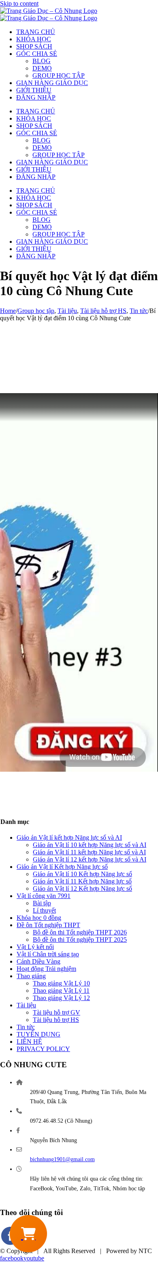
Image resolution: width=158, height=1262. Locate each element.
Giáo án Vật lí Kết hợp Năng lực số (62, 866)
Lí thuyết (44, 910)
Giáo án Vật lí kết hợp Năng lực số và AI (69, 837)
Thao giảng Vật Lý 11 (61, 990)
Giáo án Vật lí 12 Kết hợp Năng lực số (82, 888)
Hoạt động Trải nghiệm (46, 968)
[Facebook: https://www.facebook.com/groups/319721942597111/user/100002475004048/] (11, 1243)
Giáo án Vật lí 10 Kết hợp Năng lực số (82, 873)
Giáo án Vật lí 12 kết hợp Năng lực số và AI (89, 859)
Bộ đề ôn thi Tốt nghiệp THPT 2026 (80, 932)
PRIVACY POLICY (43, 1048)
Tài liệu (26, 1005)
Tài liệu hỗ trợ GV (56, 1012)
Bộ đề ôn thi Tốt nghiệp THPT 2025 (80, 939)
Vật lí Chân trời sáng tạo (48, 954)
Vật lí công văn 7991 (43, 895)
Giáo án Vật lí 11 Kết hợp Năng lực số (82, 881)
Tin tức (26, 1027)
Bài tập (42, 903)
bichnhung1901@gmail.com (62, 1159)
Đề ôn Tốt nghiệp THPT (48, 924)
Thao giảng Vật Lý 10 (61, 983)
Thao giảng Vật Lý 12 (61, 997)
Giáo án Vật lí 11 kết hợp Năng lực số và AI (89, 852)
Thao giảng (31, 976)
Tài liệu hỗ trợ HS (56, 1019)
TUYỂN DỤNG (38, 1034)
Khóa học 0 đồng (39, 917)
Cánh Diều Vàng (38, 961)
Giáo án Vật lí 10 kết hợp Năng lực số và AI (89, 844)
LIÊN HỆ (29, 1041)
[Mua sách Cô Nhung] (28, 1233)
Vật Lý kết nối (35, 946)
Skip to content (19, 3)
